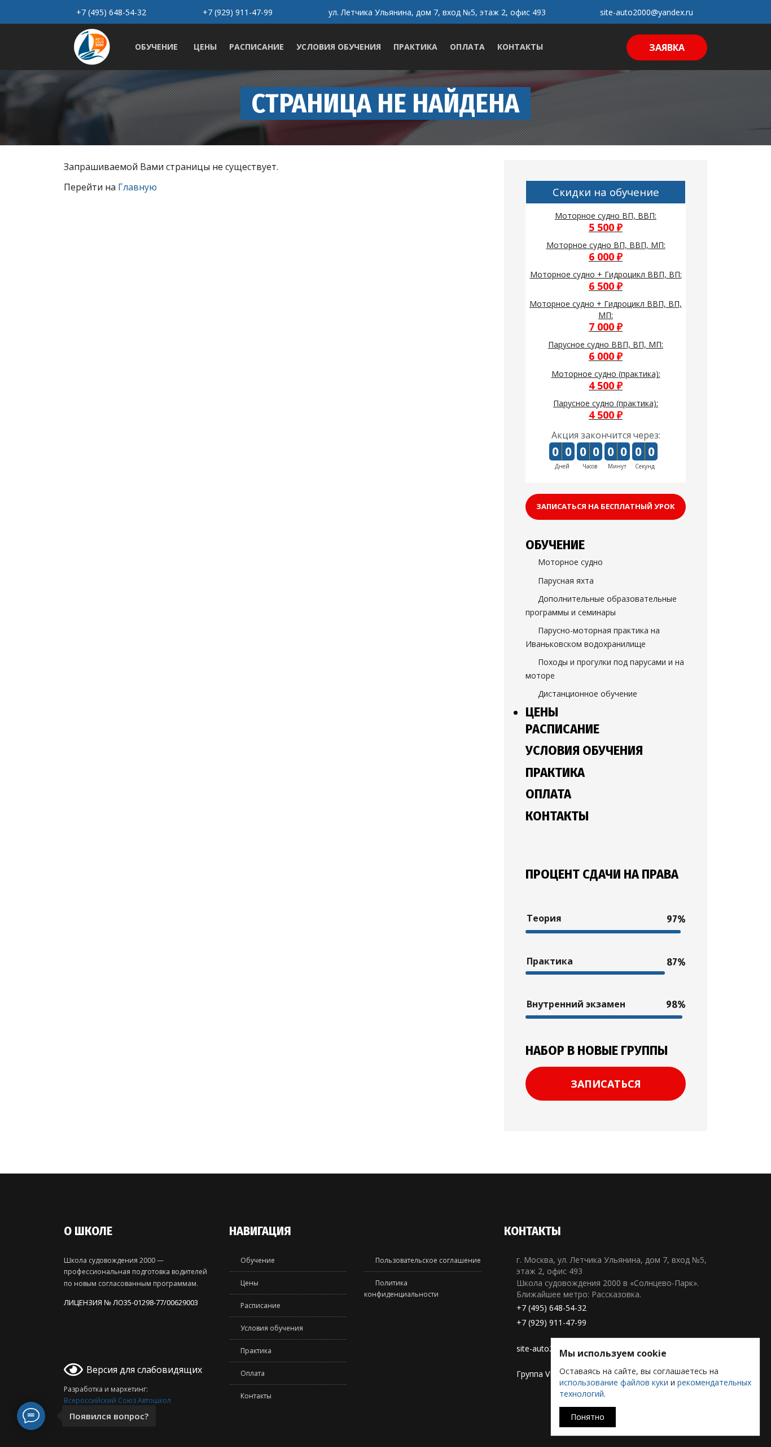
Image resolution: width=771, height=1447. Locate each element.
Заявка (667, 47)
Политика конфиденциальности (401, 1288)
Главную (137, 187)
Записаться (606, 1083)
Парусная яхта (566, 580)
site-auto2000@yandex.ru (646, 12)
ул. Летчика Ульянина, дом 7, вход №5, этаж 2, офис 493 (437, 12)
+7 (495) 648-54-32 (111, 12)
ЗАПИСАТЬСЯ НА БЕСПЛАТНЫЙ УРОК (605, 506)
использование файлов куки (613, 1382)
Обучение (156, 46)
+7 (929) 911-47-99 (238, 12)
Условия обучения (338, 46)
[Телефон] (72, 1347)
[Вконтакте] (91, 1347)
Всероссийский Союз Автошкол (117, 1400)
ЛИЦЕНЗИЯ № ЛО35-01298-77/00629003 (131, 1302)
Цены (205, 46)
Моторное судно (570, 562)
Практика (415, 46)
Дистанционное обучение (587, 693)
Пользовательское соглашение (428, 1260)
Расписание (256, 46)
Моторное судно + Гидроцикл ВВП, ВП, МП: (605, 315)
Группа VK (535, 1373)
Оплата (467, 46)
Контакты (520, 46)
